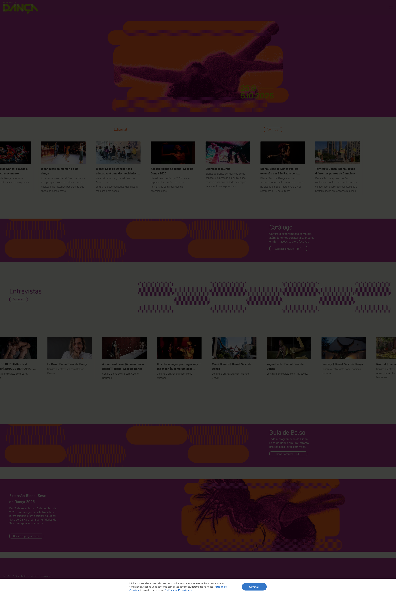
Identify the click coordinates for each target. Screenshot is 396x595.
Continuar (254, 586)
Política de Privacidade (178, 590)
